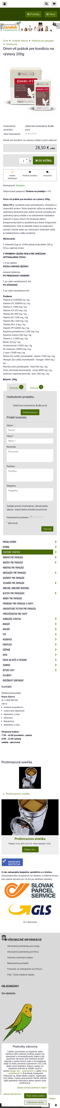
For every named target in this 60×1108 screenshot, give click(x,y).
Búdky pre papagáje (12, 598)
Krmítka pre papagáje (13, 567)
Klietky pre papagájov (13, 593)
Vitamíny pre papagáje (13, 583)
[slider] (31, 133)
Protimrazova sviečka (30, 839)
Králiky (6, 624)
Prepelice (7, 644)
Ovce (5, 654)
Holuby (6, 629)
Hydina (6, 547)
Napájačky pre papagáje (14, 572)
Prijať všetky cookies (35, 1095)
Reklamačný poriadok (18, 963)
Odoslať (47, 528)
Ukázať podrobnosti (12, 1094)
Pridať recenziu (30, 412)
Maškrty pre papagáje (13, 578)
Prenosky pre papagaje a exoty (18, 603)
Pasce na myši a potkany (15, 660)
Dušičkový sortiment (13, 680)
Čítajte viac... (30, 849)
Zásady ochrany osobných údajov (32, 1087)
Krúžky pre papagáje (13, 562)
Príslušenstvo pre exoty (15, 613)
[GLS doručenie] (30, 909)
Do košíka (45, 160)
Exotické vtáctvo (11, 552)
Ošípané (6, 649)
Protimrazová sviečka (18, 793)
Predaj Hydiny (9, 542)
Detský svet (8, 670)
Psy (4, 634)
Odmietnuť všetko (35, 1102)
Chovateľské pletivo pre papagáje (19, 608)
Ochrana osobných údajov (20, 957)
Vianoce (6, 665)
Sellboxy (7, 675)
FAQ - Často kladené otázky (20, 974)
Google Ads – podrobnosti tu (22, 1070)
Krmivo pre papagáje (13, 557)
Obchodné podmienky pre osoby (23, 946)
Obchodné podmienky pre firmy (22, 951)
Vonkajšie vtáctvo (12, 619)
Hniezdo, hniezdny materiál (16, 588)
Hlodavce (7, 639)
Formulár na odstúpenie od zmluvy (24, 968)
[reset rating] (30, 517)
